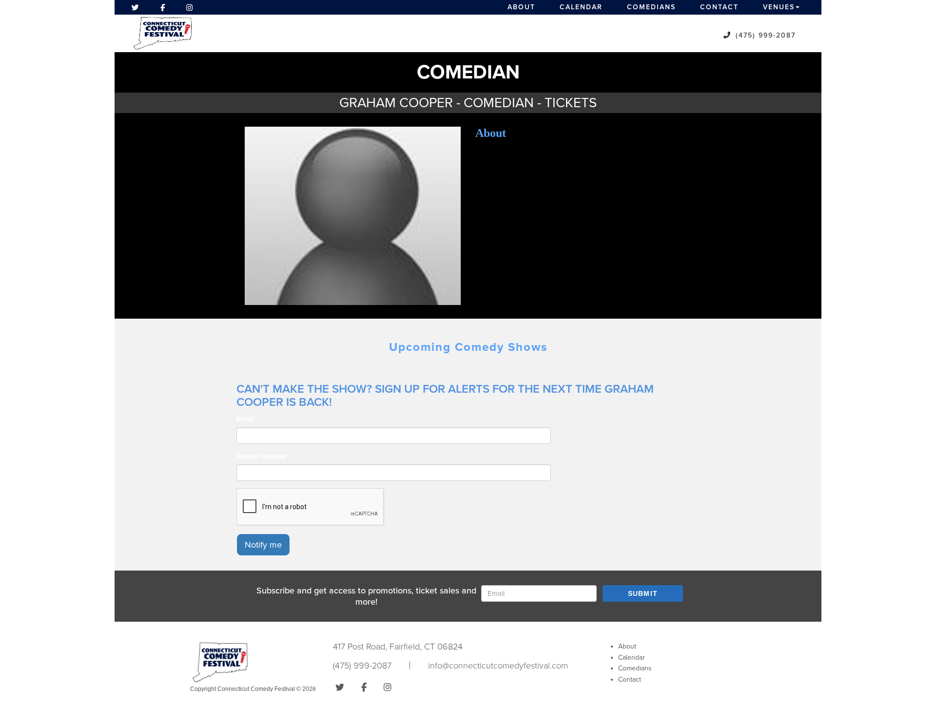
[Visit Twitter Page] (135, 7)
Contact (719, 7)
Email (245, 419)
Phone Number (261, 456)
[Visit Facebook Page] (163, 7)
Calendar (581, 7)
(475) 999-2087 (766, 35)
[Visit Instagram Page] (189, 7)
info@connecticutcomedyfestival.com (498, 665)
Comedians (651, 7)
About (521, 7)
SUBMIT (643, 593)
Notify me (263, 544)
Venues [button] (779, 7)
